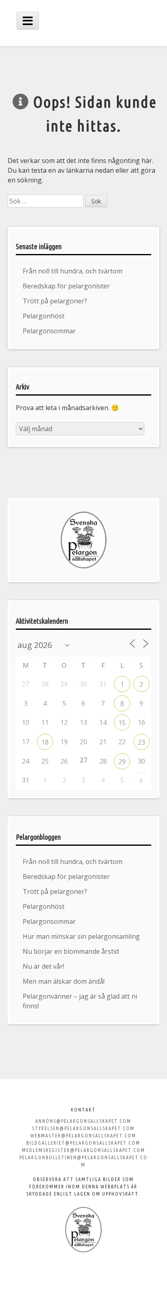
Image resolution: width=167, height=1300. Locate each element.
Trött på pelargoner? (55, 300)
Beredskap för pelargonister (66, 286)
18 (45, 742)
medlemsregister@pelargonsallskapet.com (83, 1150)
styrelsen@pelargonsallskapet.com (83, 1128)
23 (141, 742)
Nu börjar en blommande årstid (71, 951)
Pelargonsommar (49, 330)
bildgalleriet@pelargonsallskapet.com (83, 1142)
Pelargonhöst (43, 315)
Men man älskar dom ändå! (64, 981)
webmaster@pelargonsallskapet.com (83, 1135)
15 (122, 722)
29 (122, 761)
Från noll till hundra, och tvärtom (72, 271)
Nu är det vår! (43, 966)
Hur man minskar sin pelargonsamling (81, 936)
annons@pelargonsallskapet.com (83, 1121)
